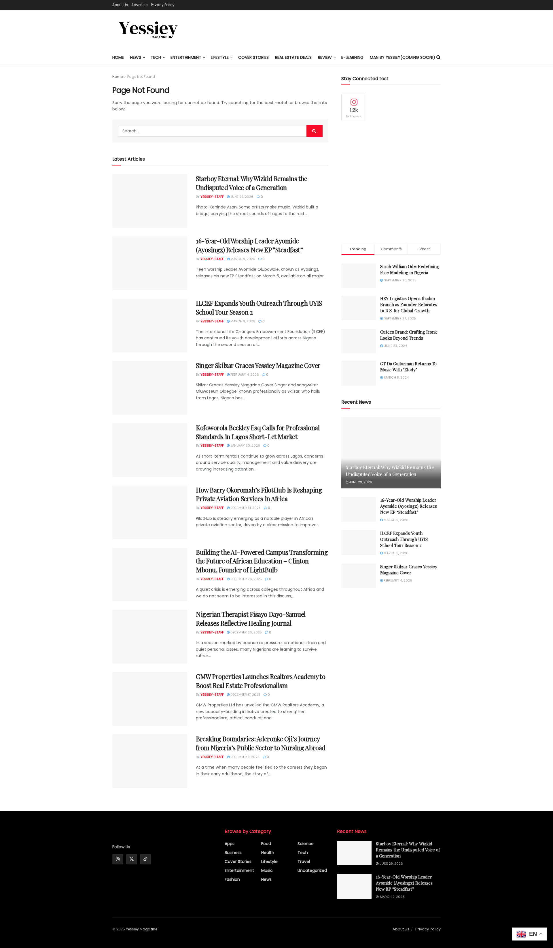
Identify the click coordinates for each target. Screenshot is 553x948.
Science (306, 844)
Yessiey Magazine (141, 929)
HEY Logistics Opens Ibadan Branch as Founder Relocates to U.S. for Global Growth (408, 304)
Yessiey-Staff (212, 196)
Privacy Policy (163, 4)
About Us (120, 4)
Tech (156, 57)
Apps (229, 844)
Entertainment (186, 57)
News (135, 57)
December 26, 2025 (246, 579)
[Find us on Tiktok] (145, 859)
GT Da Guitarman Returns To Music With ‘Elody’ (408, 367)
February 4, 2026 (244, 374)
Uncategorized (312, 870)
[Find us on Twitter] (131, 859)
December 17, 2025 (245, 694)
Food (266, 844)
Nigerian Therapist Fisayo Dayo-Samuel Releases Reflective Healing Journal (251, 618)
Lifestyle (269, 861)
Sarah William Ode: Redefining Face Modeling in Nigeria (409, 269)
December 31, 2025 (245, 507)
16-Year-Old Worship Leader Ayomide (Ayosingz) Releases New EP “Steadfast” (249, 245)
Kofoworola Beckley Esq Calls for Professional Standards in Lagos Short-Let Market (257, 432)
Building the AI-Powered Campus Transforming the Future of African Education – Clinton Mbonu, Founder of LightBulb (262, 561)
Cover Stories (238, 861)
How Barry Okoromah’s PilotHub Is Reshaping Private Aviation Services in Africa (259, 494)
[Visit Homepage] (148, 30)
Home (118, 57)
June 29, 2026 (241, 196)
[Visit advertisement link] (391, 182)
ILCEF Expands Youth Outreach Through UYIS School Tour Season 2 (404, 539)
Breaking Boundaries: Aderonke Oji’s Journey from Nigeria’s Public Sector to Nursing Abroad (260, 743)
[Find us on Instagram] (117, 859)
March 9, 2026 (242, 259)
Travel (304, 861)
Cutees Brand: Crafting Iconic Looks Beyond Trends (409, 335)
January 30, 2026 (245, 445)
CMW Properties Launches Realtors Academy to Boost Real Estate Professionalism (260, 681)
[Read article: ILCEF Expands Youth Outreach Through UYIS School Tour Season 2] (149, 325)
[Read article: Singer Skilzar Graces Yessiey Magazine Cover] (149, 388)
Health (267, 852)
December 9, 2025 (245, 757)
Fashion (232, 879)
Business (233, 852)
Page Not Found (141, 76)
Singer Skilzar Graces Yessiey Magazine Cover (258, 365)
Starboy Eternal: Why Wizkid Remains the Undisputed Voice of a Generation (251, 183)
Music (267, 870)
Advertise (139, 4)
